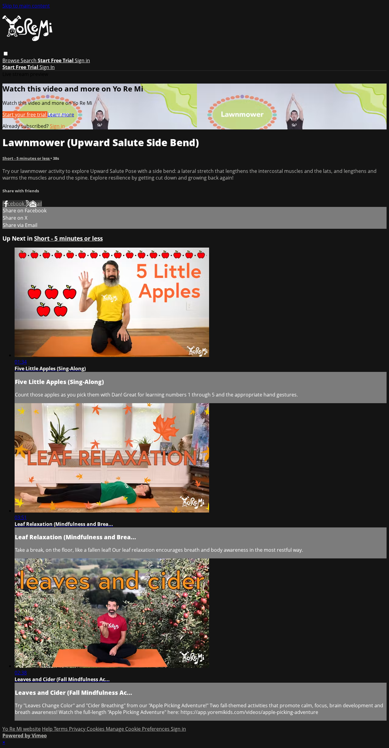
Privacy (78, 729)
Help (48, 729)
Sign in (82, 60)
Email (35, 203)
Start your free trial (24, 114)
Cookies (96, 729)
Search (29, 60)
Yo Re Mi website (21, 729)
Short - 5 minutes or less (26, 158)
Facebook (14, 203)
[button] (6, 54)
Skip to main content (26, 5)
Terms (61, 729)
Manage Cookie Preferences (138, 729)
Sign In (47, 67)
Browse (11, 60)
